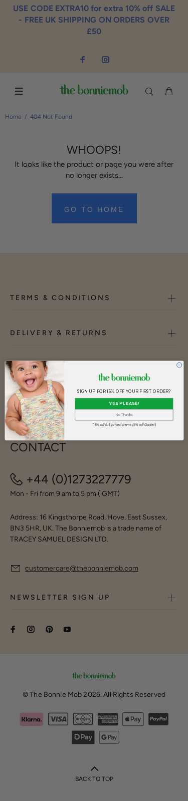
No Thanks (123, 415)
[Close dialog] (178, 365)
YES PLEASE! (123, 403)
